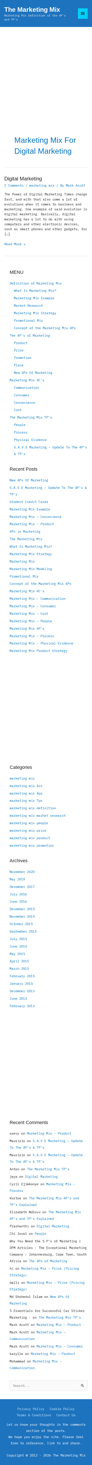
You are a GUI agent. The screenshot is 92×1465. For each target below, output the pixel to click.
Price (19, 350)
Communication (26, 387)
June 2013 (18, 998)
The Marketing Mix (32, 9)
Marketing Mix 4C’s (27, 380)
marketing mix (41, 185)
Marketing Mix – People (31, 621)
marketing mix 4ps (26, 793)
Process (20, 432)
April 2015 (19, 961)
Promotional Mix (28, 320)
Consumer (21, 395)
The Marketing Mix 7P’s (31, 417)
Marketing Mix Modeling (31, 569)
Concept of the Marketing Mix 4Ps (45, 328)
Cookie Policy (62, 1409)
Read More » (14, 244)
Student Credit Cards (29, 502)
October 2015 (21, 924)
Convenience (24, 402)
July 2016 (18, 894)
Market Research (28, 305)
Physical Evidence (30, 440)
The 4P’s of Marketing (30, 335)
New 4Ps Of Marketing (33, 372)
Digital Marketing (23, 178)
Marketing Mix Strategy (35, 313)
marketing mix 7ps (26, 800)
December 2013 (22, 991)
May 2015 (17, 954)
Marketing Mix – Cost (29, 613)
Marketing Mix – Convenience (36, 516)
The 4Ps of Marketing (48, 1261)
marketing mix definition (33, 808)
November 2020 (22, 872)
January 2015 (21, 983)
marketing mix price (28, 830)
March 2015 (19, 968)
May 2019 (17, 879)
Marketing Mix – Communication (37, 598)
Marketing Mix (22, 561)
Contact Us (66, 1415)
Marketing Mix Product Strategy (38, 650)
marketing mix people (29, 823)
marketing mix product (30, 838)
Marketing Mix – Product (32, 524)
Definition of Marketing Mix (36, 283)
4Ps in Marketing (25, 531)
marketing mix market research (37, 815)
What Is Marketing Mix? (35, 290)
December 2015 (22, 909)
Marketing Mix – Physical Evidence (41, 643)
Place (19, 365)
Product (20, 343)
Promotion (22, 357)
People (19, 425)
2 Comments (14, 185)
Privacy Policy (30, 1409)
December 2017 (22, 886)
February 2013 (22, 1006)
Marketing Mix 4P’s (27, 628)
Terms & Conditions (33, 1415)
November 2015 (22, 916)
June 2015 (18, 946)
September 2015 (23, 931)
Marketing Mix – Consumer (33, 606)
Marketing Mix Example (34, 298)
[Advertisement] (46, 75)
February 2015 (22, 976)
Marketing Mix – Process (32, 636)
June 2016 (18, 901)
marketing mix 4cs (26, 786)
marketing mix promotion (32, 845)
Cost (18, 410)
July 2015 (18, 939)
